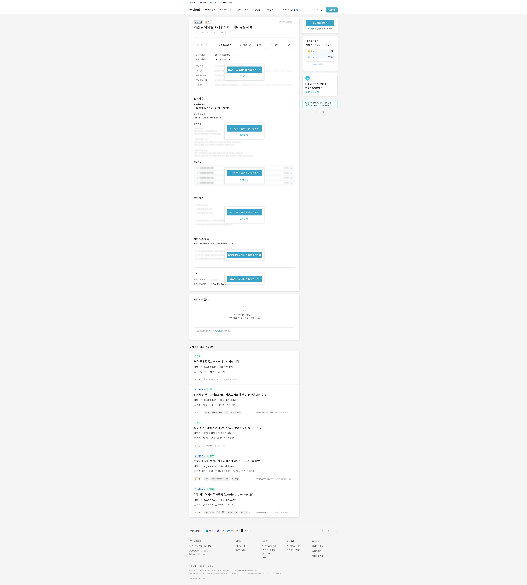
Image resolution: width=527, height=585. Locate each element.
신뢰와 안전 (240, 550)
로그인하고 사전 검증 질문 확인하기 (244, 255)
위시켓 (211, 531)
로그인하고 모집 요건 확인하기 (244, 212)
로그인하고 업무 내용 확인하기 (244, 128)
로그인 (221, 331)
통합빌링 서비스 (318, 556)
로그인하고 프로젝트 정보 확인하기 (244, 69)
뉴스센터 (315, 541)
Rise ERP (247, 531)
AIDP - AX (234, 531)
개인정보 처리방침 (206, 566)
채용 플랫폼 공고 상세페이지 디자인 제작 (216, 361)
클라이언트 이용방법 (269, 546)
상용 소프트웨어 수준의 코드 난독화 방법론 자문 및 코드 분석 (228, 428)
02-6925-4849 (200, 546)
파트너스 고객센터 (293, 550)
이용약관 (192, 566)
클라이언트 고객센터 (294, 546)
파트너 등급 (265, 553)
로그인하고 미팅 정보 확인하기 (244, 279)
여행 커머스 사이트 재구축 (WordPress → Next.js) (223, 494)
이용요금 (264, 557)
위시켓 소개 (240, 546)
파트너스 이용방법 (268, 550)
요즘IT (222, 531)
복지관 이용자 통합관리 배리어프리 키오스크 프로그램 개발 (227, 461)
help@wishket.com (197, 554)
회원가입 (244, 76)
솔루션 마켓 (317, 551)
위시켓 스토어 (317, 546)
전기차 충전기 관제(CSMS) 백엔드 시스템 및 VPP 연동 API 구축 (230, 395)
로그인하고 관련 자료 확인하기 (244, 173)
